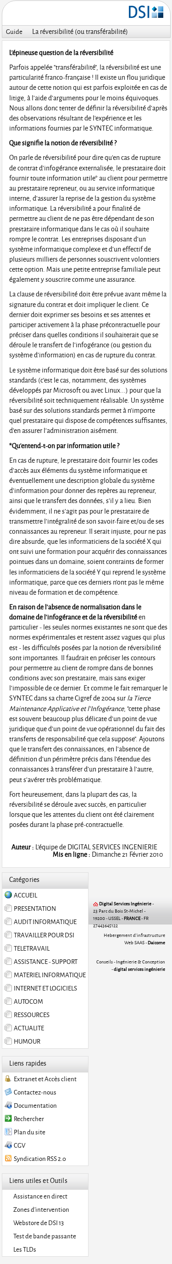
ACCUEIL (24, 895)
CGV (18, 1145)
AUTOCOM (27, 1001)
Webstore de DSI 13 (37, 1223)
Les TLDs (23, 1249)
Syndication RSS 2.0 (39, 1159)
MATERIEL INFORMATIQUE (49, 975)
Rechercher (28, 1119)
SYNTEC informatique (120, 128)
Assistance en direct (39, 1196)
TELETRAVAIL (31, 948)
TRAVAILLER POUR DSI (43, 935)
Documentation (34, 1105)
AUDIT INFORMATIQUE (44, 922)
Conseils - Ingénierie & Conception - (130, 965)
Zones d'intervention (40, 1209)
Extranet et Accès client (44, 1079)
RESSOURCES (31, 1015)
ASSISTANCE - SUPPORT (45, 962)
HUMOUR (26, 1041)
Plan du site (28, 1132)
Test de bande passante (43, 1236)
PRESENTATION (34, 908)
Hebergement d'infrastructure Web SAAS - (134, 939)
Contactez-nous (34, 1092)
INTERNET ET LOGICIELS (44, 988)
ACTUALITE (28, 1028)
